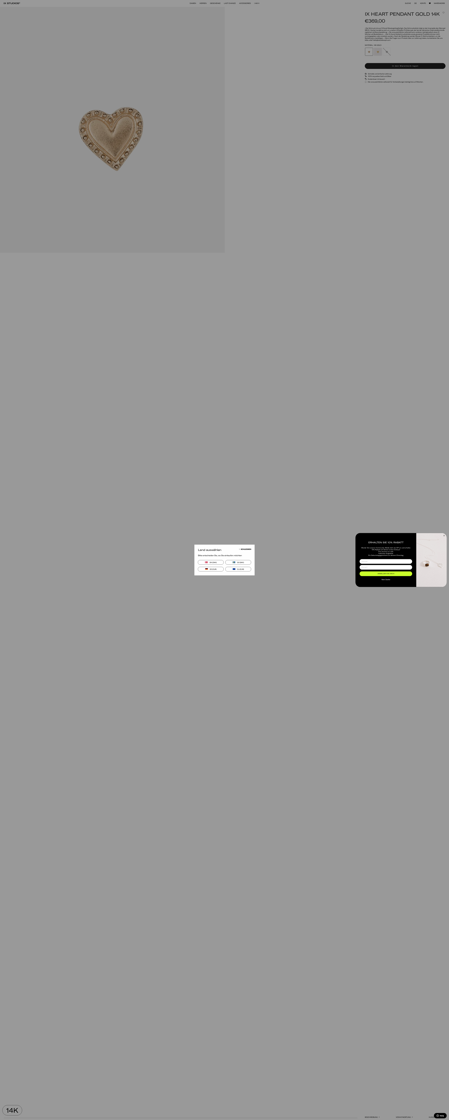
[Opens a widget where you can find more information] (440, 1116)
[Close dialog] (444, 535)
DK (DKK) (213, 562)
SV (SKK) (240, 562)
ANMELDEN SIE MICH (386, 574)
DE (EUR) (213, 569)
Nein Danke (386, 580)
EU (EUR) (240, 569)
